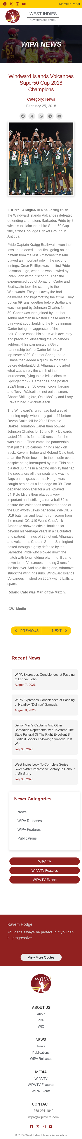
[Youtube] (23, 4)
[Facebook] (4, 4)
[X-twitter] (11, 4)
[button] (71, 16)
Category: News (41, 99)
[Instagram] (17, 4)
